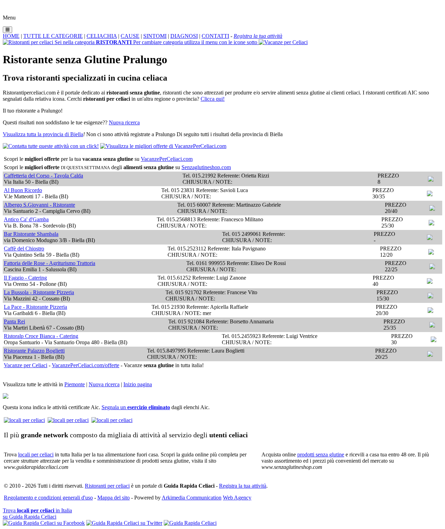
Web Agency (237, 498)
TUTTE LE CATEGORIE (53, 36)
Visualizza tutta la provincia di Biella (43, 134)
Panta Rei (14, 321)
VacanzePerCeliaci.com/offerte (85, 365)
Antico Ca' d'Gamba (26, 219)
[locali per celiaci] (24, 420)
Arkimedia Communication (191, 498)
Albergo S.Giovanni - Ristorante (39, 205)
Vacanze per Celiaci (25, 365)
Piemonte (74, 384)
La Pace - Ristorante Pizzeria (35, 307)
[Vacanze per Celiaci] (283, 42)
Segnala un (136, 407)
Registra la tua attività (242, 486)
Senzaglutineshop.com (206, 167)
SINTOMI (155, 36)
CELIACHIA (102, 36)
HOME (11, 36)
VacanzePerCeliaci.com (167, 159)
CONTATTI (215, 36)
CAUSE (130, 36)
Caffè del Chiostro (24, 248)
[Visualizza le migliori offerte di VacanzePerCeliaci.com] (163, 146)
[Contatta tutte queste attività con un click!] (51, 146)
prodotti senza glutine (320, 454)
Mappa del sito (113, 498)
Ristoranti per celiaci (107, 486)
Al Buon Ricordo (23, 190)
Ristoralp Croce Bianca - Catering (41, 336)
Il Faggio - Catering (25, 278)
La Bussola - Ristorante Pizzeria (39, 292)
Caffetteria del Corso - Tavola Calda (43, 176)
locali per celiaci (36, 454)
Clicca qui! (213, 99)
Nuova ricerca (124, 122)
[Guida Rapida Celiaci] (190, 523)
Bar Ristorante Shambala (31, 234)
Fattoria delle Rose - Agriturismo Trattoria (49, 263)
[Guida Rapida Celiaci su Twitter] (124, 523)
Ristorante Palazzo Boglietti (34, 351)
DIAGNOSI (184, 36)
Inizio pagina (137, 384)
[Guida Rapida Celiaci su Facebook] (44, 523)
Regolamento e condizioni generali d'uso (48, 498)
